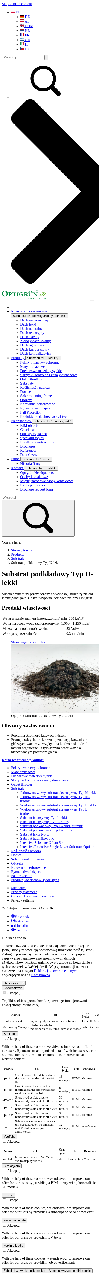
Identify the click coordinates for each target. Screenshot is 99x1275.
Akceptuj (13, 993)
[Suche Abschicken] (46, 57)
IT (26, 44)
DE (27, 17)
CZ (27, 49)
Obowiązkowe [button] (13, 988)
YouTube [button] (9, 1136)
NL (27, 31)
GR (27, 40)
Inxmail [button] (8, 1195)
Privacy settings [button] (22, 900)
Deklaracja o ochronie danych (55, 971)
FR (26, 35)
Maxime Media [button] (13, 1245)
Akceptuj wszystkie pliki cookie (70, 1270)
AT (26, 21)
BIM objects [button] (12, 1166)
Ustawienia (11, 983)
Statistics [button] (10, 1034)
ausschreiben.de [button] (15, 1220)
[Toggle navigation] (92, 300)
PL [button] (17, 12)
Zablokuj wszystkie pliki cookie (24, 1270)
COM (28, 26)
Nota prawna (40, 975)
